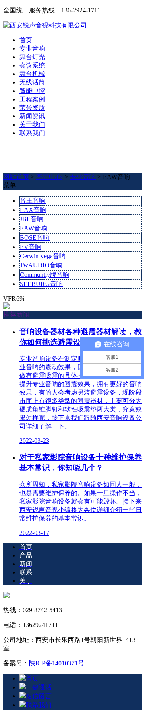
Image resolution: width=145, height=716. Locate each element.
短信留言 (39, 696)
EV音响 (30, 246)
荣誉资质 (32, 107)
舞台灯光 (32, 56)
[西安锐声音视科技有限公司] (45, 25)
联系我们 (32, 133)
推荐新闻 (16, 314)
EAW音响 (33, 228)
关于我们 (32, 124)
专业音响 (32, 48)
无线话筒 (32, 82)
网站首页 (16, 176)
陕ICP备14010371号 (56, 663)
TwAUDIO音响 (41, 265)
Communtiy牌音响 (44, 274)
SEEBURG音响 (41, 283)
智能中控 (32, 90)
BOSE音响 (35, 237)
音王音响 (33, 200)
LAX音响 (33, 209)
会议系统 (32, 65)
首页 (25, 40)
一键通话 (39, 687)
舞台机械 (32, 73)
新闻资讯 (32, 116)
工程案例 (32, 99)
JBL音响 (32, 219)
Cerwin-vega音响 (43, 256)
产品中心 (49, 176)
